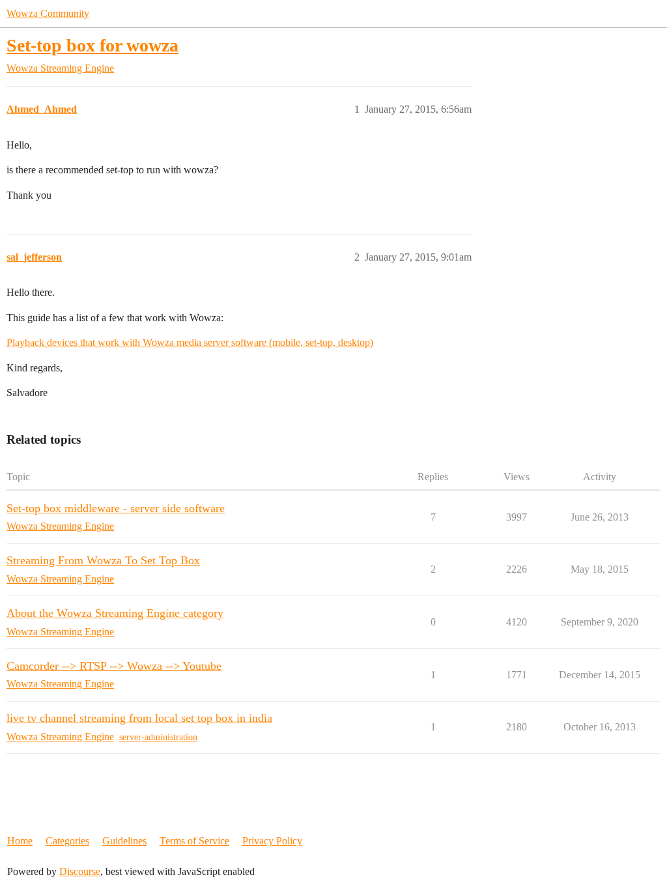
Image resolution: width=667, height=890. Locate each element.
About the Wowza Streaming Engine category (115, 613)
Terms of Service (194, 840)
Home (20, 840)
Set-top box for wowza (92, 45)
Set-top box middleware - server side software (116, 508)
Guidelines (124, 840)
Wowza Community (48, 13)
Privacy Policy (272, 840)
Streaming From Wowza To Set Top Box (103, 560)
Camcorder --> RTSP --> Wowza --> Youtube (114, 665)
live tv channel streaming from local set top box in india (139, 718)
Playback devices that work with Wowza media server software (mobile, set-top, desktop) (190, 342)
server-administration (158, 737)
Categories (67, 840)
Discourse (79, 871)
